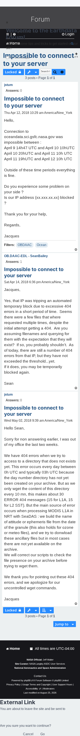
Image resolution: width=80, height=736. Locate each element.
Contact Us (40, 676)
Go (42, 734)
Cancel (28, 734)
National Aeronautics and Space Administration (40, 668)
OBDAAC (25, 245)
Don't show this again (19, 58)
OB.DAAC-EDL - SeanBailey (26, 256)
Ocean (41, 245)
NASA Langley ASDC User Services (47, 664)
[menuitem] (31, 649)
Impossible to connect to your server (38, 60)
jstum (8, 85)
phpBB (27, 680)
